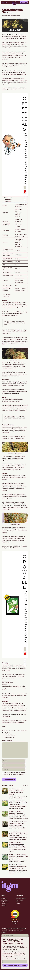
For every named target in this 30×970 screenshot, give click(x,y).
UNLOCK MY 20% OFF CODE (15, 965)
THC (6, 74)
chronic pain (5, 496)
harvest (7, 710)
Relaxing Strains (6, 733)
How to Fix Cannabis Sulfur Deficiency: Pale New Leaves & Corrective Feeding (18, 802)
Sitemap (3, 905)
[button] (6, 3)
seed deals (18, 88)
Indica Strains (23, 731)
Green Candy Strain (9, 735)
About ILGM (4, 900)
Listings (18, 903)
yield (22, 686)
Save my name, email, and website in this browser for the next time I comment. (15, 773)
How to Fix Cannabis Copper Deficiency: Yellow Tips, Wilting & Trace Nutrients (18, 856)
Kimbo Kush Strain (9, 737)
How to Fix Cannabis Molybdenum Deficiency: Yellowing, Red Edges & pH (17, 844)
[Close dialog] (27, 938)
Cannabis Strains (8, 731)
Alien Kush (12, 72)
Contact (3, 898)
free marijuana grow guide (17, 546)
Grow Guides (19, 900)
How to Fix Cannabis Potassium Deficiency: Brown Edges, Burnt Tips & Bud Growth (18, 833)
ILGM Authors (5, 902)
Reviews (3, 903)
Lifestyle (18, 902)
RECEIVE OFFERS (25, 191)
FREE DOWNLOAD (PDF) (25, 653)
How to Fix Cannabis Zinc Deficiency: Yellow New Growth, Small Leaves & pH (17, 813)
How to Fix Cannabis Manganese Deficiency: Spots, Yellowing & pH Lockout (18, 866)
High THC (16, 731)
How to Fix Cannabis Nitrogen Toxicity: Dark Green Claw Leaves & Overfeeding (18, 823)
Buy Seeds (24, 2)
